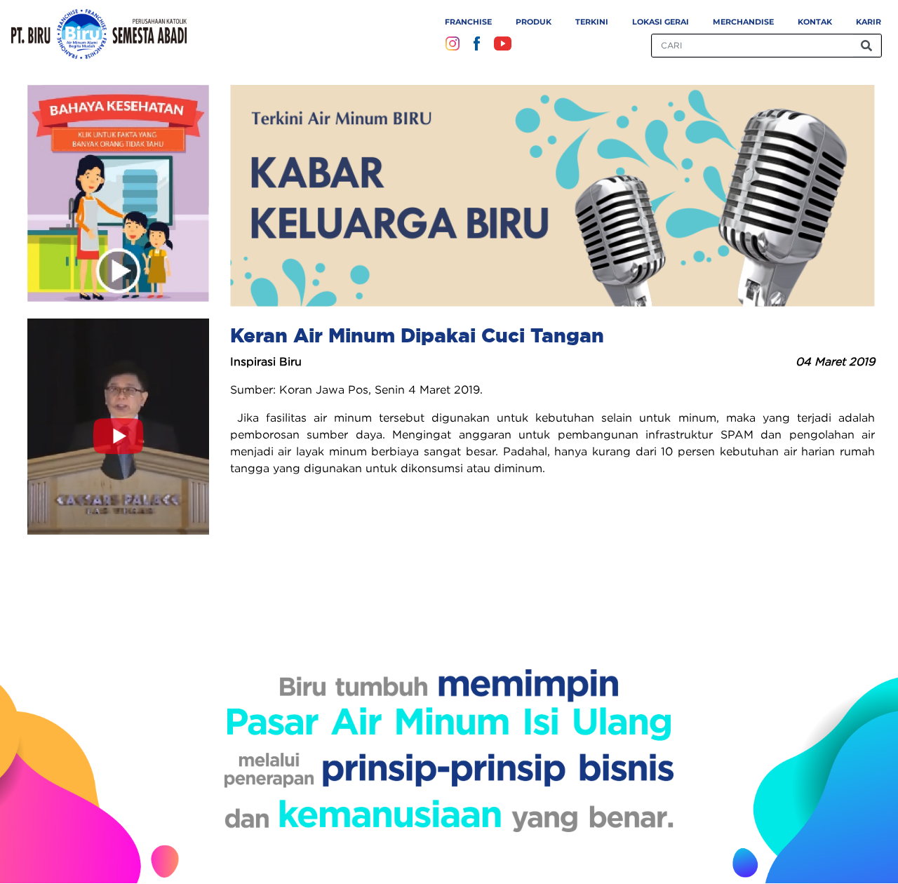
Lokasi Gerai (660, 22)
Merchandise (743, 22)
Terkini (591, 22)
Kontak (815, 22)
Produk (533, 22)
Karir (868, 22)
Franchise (468, 22)
